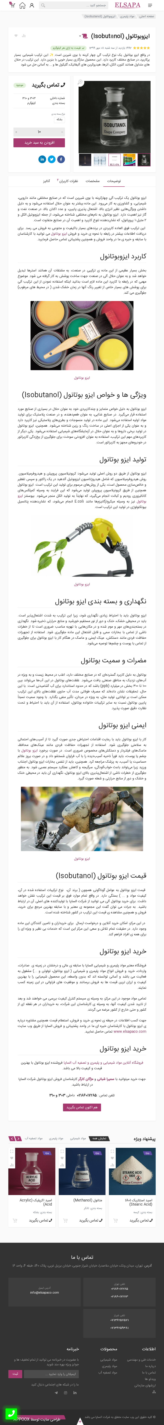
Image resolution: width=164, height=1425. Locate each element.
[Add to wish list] (112, 1158)
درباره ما (150, 1366)
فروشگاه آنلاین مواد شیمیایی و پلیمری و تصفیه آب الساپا (103, 1063)
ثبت (15, 1374)
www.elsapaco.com (130, 1032)
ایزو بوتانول (59, 234)
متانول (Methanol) (138, 1200)
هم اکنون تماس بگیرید (82, 1107)
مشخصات (93, 181)
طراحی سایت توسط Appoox (36, 1419)
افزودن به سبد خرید (39, 143)
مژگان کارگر (85, 1079)
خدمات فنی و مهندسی (141, 1360)
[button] (83, 36)
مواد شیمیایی (78, 1138)
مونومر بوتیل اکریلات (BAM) (37, 1203)
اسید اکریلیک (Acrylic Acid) (86, 1203)
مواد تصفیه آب (33, 1138)
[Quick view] (112, 1151)
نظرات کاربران (67, 181)
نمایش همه (99, 1138)
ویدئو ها (150, 1379)
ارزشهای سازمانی (145, 1385)
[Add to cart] (115, 1220)
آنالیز (46, 181)
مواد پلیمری (127, 16)
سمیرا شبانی (105, 1079)
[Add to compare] (112, 1165)
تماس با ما (149, 1372)
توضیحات (114, 181)
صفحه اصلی (146, 16)
